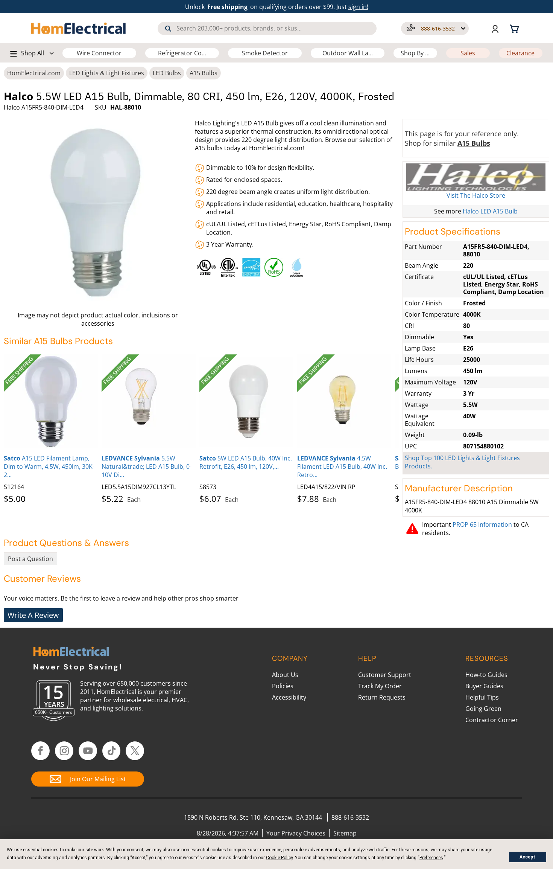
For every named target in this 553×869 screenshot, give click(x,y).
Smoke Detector (265, 53)
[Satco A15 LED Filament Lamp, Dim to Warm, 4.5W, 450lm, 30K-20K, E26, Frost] (51, 401)
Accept (527, 857)
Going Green (483, 708)
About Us (285, 675)
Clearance (520, 53)
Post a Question (30, 559)
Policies (282, 686)
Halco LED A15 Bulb (490, 211)
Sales (467, 53)
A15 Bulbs (203, 73)
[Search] (168, 28)
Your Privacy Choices (295, 833)
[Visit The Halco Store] (476, 177)
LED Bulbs (167, 73)
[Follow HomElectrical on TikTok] (111, 750)
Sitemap (345, 833)
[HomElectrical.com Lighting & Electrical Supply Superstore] (71, 652)
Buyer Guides (484, 686)
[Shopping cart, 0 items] (515, 28)
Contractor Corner (491, 720)
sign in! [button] (358, 7)
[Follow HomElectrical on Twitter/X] (135, 750)
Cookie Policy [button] (279, 857)
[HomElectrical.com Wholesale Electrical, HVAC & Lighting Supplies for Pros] (79, 28)
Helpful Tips (482, 697)
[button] (434, 28)
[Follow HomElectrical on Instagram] (64, 750)
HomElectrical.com (34, 73)
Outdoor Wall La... (347, 53)
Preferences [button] (431, 857)
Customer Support (384, 675)
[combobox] (267, 28)
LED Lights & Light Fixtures (106, 73)
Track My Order (380, 686)
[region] (297, 265)
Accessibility (289, 697)
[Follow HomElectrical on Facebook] (40, 750)
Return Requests (382, 697)
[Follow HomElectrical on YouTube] (88, 750)
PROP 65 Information (482, 524)
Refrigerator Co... (182, 53)
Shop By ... (415, 53)
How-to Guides (486, 675)
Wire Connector (99, 53)
